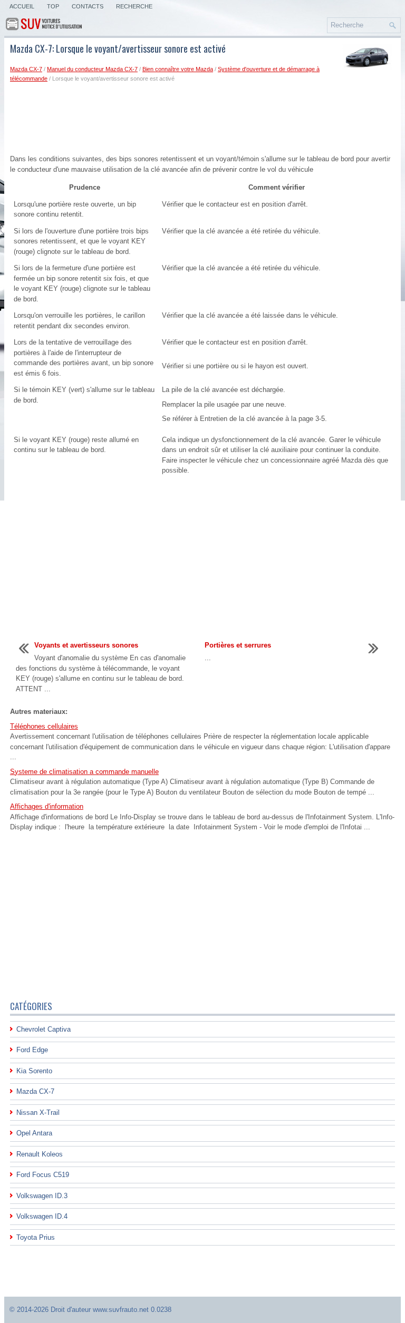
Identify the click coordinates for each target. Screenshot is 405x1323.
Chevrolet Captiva (43, 1029)
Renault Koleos (39, 1154)
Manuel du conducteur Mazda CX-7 (92, 69)
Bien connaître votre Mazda (177, 69)
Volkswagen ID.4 (42, 1216)
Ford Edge (32, 1050)
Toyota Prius (35, 1237)
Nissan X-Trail (38, 1112)
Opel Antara (34, 1133)
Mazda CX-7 (26, 69)
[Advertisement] (202, 118)
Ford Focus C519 (42, 1175)
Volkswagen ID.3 (42, 1196)
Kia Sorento (34, 1071)
